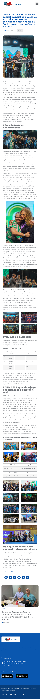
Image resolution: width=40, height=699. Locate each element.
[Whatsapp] (2, 694)
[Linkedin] (19, 694)
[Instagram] (7, 694)
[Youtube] (15, 694)
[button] (37, 3)
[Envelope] (23, 694)
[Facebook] (11, 694)
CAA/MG (20, 30)
